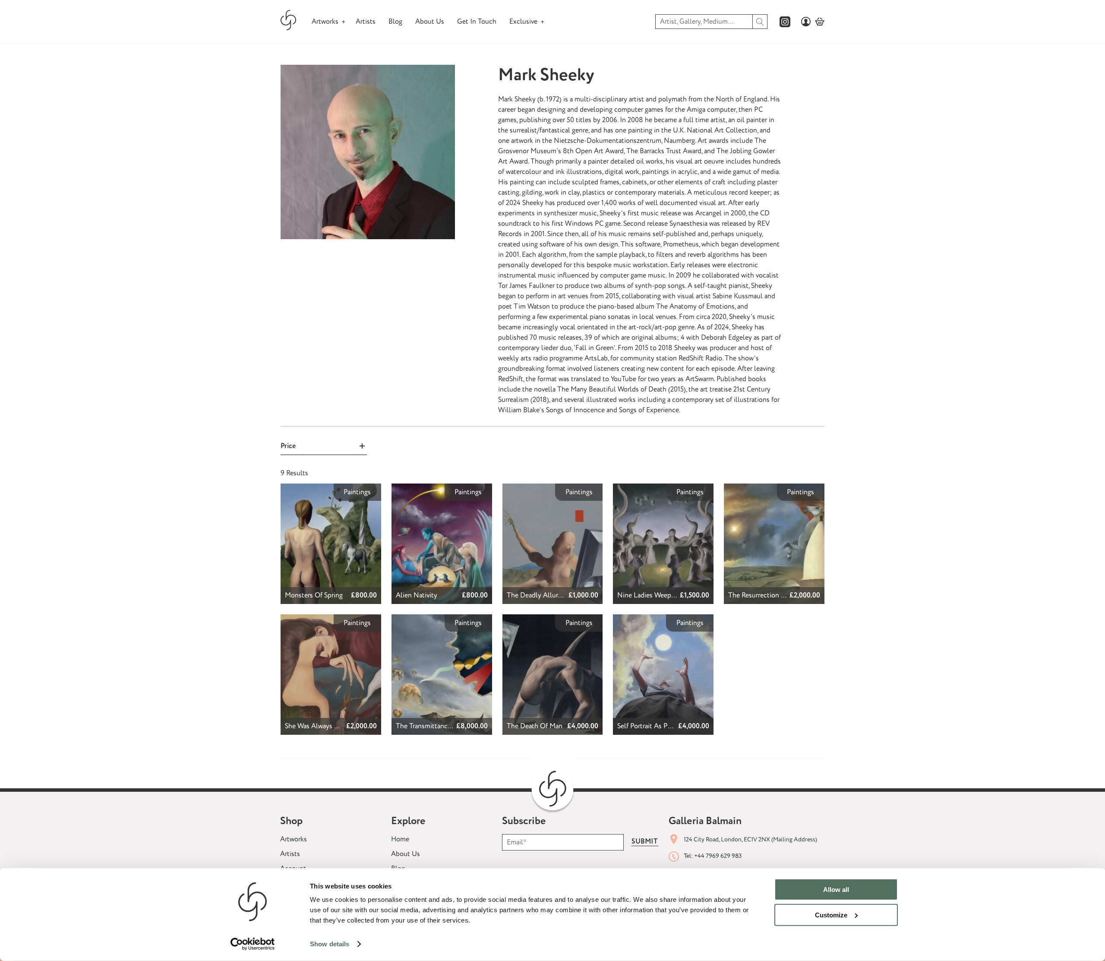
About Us (429, 21)
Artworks (325, 21)
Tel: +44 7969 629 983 (713, 856)
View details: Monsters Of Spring (329, 488)
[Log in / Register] (806, 21)
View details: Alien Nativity (432, 488)
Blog (395, 21)
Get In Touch (476, 21)
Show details (329, 944)
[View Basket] (819, 21)
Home (400, 839)
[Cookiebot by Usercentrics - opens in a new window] (252, 944)
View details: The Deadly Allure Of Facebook (549, 493)
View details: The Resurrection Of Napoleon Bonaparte (774, 493)
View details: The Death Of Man (550, 619)
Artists (366, 21)
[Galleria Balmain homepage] (289, 22)
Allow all (836, 889)
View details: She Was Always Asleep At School (324, 624)
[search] (760, 21)
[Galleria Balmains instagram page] (785, 21)
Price (288, 446)
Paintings (357, 492)
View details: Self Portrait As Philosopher (655, 624)
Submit (644, 841)
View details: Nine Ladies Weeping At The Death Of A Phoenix (655, 499)
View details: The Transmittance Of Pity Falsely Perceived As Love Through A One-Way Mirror (441, 630)
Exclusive (523, 21)
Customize (831, 914)
